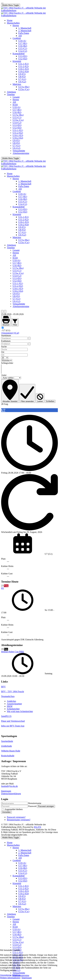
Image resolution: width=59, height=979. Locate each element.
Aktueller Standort (10, 401)
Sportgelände (7, 741)
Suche (4, 346)
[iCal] (16, 333)
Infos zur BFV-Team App (12, 726)
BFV (3, 686)
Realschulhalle (7, 755)
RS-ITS (37, 827)
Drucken (6, 325)
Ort (2, 352)
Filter (15, 325)
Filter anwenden (27, 401)
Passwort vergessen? (16, 817)
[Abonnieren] (7, 333)
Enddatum (5, 341)
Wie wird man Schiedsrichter (20, 711)
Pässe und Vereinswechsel (13, 721)
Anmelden (6, 812)
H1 (2, 588)
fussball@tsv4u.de (9, 786)
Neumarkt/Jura (7, 696)
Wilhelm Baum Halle (10, 751)
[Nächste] (5, 311)
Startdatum (6, 335)
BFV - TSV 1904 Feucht (12, 691)
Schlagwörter (7, 363)
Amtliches (11, 701)
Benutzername (34, 803)
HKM (9, 706)
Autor (3, 375)
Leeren (40, 401)
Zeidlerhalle (6, 746)
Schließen (50, 401)
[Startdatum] (29, 338)
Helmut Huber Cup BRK (12, 651)
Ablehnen (15, 975)
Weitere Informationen (10, 977)
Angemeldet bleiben (13, 809)
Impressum (6, 791)
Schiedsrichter (13, 709)
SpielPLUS (6, 716)
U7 (3, 410)
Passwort (32, 806)
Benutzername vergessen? (18, 819)
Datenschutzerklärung (11, 793)
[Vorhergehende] (2, 311)
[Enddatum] (29, 343)
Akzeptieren (5, 975)
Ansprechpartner (14, 703)
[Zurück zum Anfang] (2, 3)
